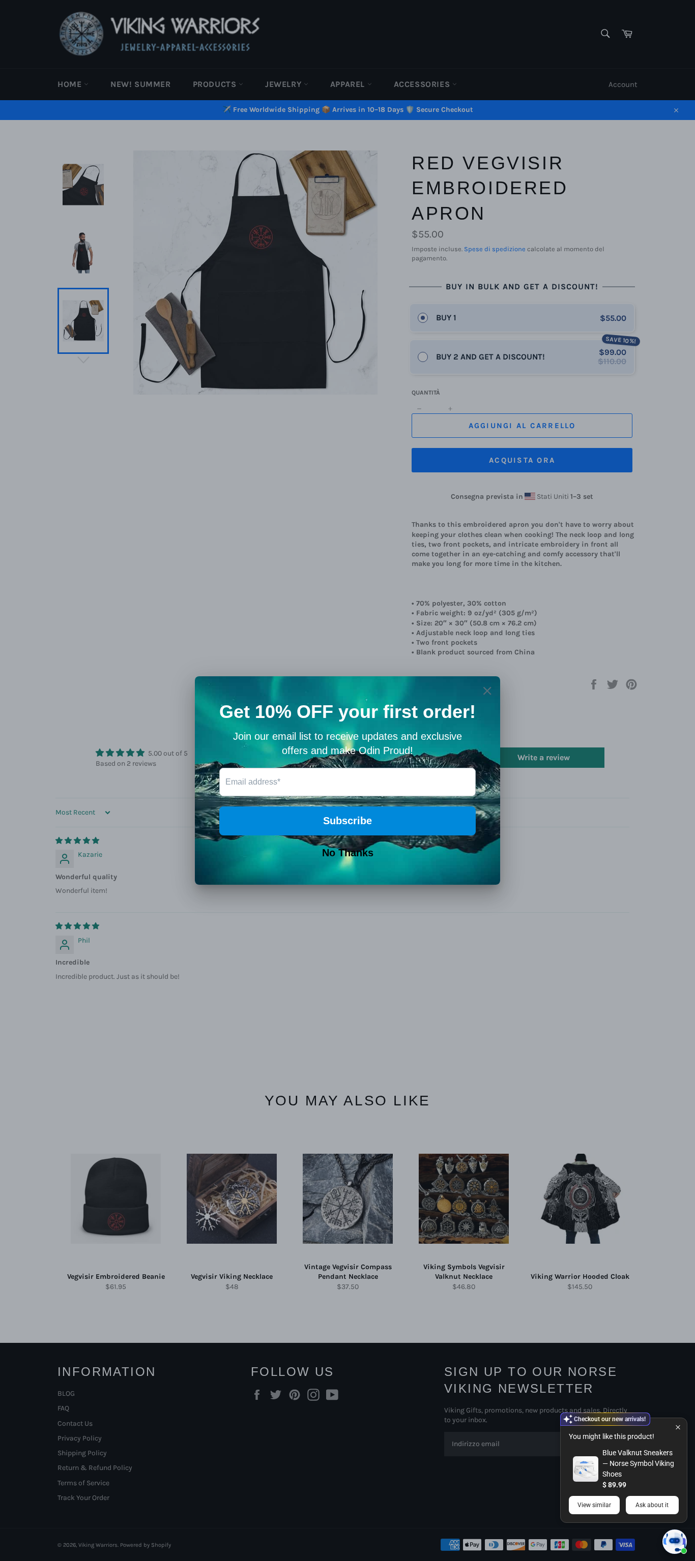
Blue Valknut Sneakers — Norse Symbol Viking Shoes (638, 1463)
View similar (594, 1505)
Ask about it (652, 1505)
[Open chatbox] (674, 1541)
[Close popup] (678, 1427)
